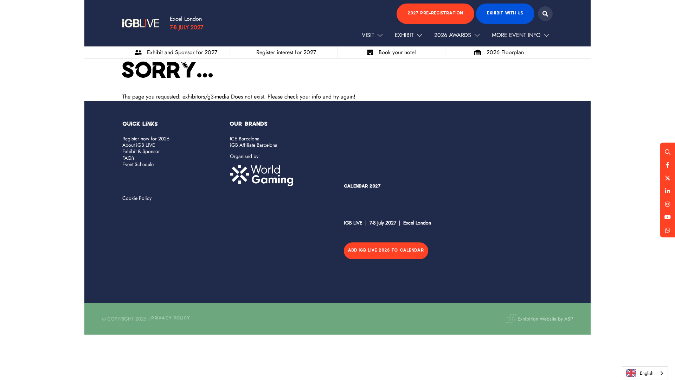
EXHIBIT (404, 35)
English (647, 373)
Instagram (667, 204)
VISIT (368, 35)
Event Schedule (138, 164)
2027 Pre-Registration (435, 13)
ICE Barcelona (244, 138)
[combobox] (645, 373)
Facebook (667, 165)
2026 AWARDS (452, 35)
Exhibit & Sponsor (141, 151)
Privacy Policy (171, 319)
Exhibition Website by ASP (545, 318)
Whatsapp (667, 230)
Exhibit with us (505, 13)
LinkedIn (667, 191)
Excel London (186, 19)
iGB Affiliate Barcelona (253, 144)
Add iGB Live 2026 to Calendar (386, 251)
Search (545, 13)
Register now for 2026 (145, 138)
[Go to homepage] (140, 23)
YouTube (667, 217)
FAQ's (128, 158)
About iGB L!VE (138, 144)
